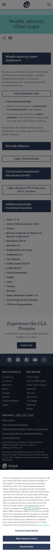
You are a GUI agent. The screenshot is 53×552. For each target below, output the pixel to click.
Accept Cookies (26, 547)
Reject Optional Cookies (26, 539)
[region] (26, 511)
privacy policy (31, 508)
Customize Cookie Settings (26, 530)
